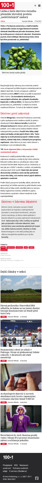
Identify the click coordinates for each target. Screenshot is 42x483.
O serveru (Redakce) (18, 471)
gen (25, 247)
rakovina (10, 247)
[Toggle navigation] (39, 5)
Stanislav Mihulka (27, 21)
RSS (16, 465)
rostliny (19, 247)
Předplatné (7, 465)
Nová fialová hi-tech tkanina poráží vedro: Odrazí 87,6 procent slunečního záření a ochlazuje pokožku (19, 438)
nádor (31, 247)
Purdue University (5, 255)
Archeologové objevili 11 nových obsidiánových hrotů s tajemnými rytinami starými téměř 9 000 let (18, 396)
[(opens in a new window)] (36, 472)
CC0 (22, 260)
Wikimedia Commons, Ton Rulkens (10, 260)
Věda (3, 317)
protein (4, 250)
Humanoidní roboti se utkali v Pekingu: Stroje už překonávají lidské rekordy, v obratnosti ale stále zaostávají (19, 353)
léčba (3, 247)
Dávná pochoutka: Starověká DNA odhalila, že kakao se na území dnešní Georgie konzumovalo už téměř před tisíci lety (20, 309)
